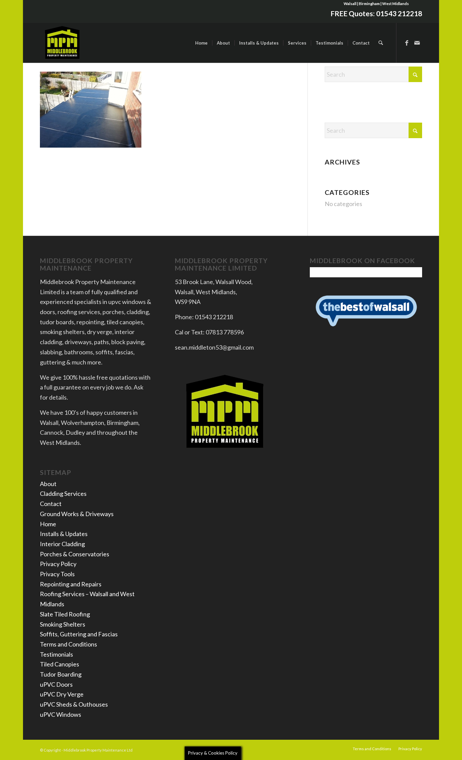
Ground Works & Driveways (77, 513)
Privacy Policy (58, 563)
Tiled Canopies (59, 664)
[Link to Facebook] (407, 42)
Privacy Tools (57, 574)
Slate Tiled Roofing (65, 614)
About (48, 483)
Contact (51, 503)
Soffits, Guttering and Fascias (79, 634)
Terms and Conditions (68, 644)
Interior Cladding (62, 544)
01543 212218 (399, 13)
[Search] (380, 43)
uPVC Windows (60, 714)
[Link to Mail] (417, 42)
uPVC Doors (56, 684)
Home (48, 524)
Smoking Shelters (62, 624)
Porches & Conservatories (74, 554)
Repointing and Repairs (70, 584)
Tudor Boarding (61, 674)
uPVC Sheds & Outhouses (74, 704)
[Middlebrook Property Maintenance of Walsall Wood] (62, 43)
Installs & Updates (64, 533)
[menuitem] (201, 43)
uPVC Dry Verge (62, 694)
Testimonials (56, 654)
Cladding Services (63, 493)
